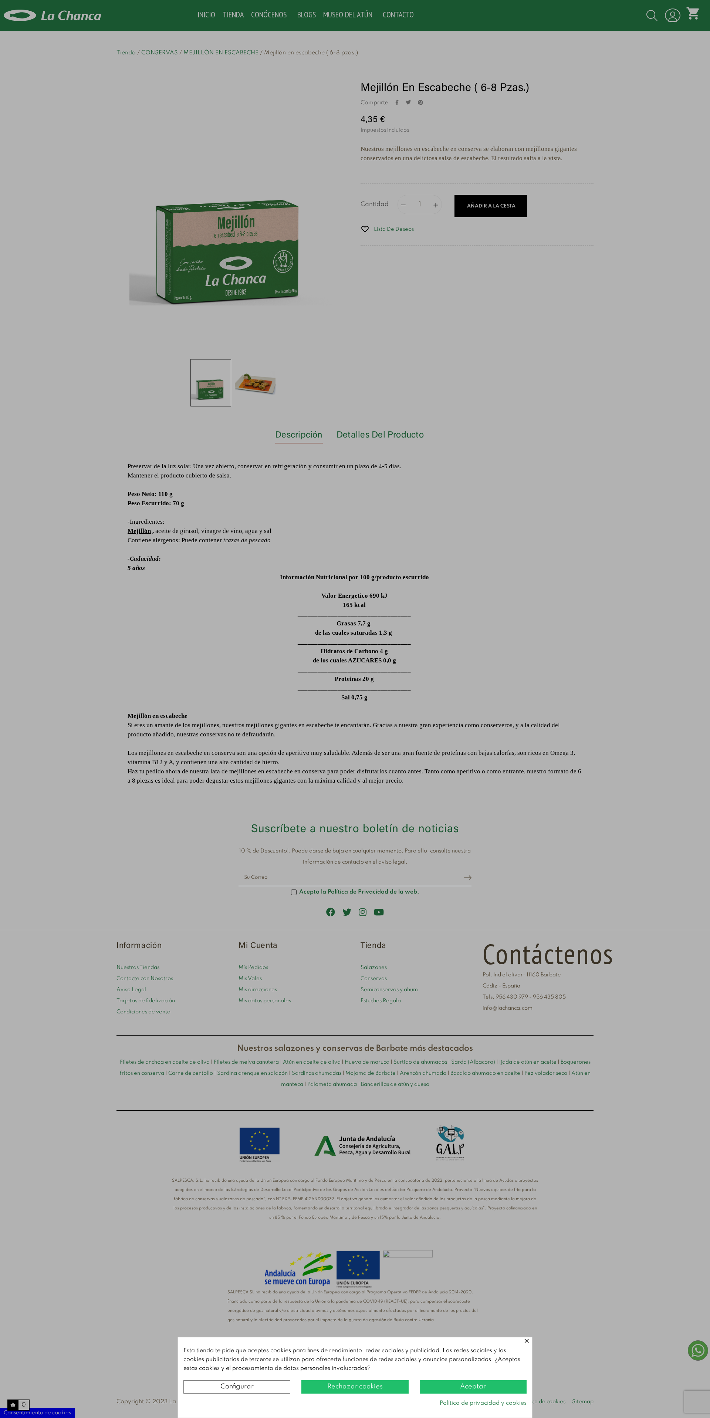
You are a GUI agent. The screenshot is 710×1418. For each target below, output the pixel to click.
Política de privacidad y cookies (483, 1403)
